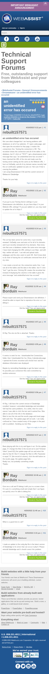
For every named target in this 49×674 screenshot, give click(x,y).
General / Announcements (34, 90)
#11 (44, 533)
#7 (45, 392)
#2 (45, 191)
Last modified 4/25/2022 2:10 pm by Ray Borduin (24, 116)
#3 (45, 228)
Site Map (29, 647)
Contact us (5, 624)
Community (35, 622)
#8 (45, 435)
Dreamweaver (8, 93)
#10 (44, 511)
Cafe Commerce (31, 615)
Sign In (22, 28)
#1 (45, 127)
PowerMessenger (31, 608)
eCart (18, 589)
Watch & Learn (22, 622)
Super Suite (5, 587)
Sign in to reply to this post (36, 183)
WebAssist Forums (11, 90)
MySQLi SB (28, 587)
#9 (45, 475)
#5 (45, 322)
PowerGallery (17, 608)
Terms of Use (6, 647)
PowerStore (5, 608)
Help (43, 622)
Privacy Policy (18, 647)
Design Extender (7, 589)
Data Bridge (17, 587)
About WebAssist (7, 622)
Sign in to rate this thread (37, 100)
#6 (45, 344)
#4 (45, 286)
